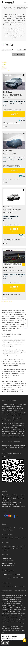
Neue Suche (20, 50)
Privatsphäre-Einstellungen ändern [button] (10, 546)
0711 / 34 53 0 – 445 (15, 574)
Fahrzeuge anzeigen (18, 54)
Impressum (4, 538)
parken (5, 126)
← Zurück (4, 301)
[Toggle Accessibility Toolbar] (24, 640)
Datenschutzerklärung (20, 538)
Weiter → (9, 301)
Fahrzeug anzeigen (8, 123)
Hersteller (4, 62)
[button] (25, 2)
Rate (3, 66)
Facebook (11, 538)
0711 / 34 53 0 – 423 (18, 578)
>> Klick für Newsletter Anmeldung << (11, 453)
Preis (4, 64)
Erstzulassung (5, 70)
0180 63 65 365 (10, 560)
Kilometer (4, 68)
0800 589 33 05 (10, 565)
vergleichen (17, 123)
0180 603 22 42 (10, 571)
